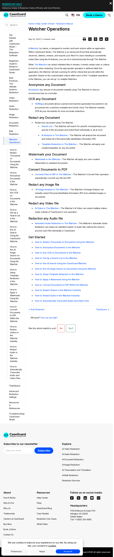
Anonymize (34, 89)
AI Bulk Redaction (70, 475)
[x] (78, 498)
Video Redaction (13, 99)
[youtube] (92, 498)
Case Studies (43, 513)
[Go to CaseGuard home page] (14, 15)
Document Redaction (13, 124)
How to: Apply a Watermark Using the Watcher (15, 295)
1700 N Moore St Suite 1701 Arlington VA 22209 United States (82, 514)
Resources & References (14, 405)
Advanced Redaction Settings (14, 394)
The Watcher (40, 64)
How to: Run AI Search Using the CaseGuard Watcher (15, 234)
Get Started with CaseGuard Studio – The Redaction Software (14, 45)
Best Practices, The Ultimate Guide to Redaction (13, 85)
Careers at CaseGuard (13, 519)
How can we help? (49, 317)
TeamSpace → (102, 309)
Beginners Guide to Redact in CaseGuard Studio (14, 67)
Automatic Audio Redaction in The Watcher (56, 223)
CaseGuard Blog (44, 508)
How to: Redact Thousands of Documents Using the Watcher (15, 158)
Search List (47, 126)
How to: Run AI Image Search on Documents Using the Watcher (15, 255)
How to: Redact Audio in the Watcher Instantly (14, 353)
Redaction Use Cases (47, 519)
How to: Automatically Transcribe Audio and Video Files (16, 372)
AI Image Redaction (71, 465)
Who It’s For (8, 503)
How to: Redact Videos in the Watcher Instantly (14, 333)
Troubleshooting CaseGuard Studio (15, 417)
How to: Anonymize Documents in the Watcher (15, 179)
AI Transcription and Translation (76, 470)
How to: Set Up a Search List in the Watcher (15, 216)
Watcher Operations (14, 141)
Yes (70, 328)
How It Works (9, 498)
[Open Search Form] (67, 15)
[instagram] (98, 498)
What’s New (42, 524)
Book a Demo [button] (72, 23)
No (61, 328)
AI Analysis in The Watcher (55, 135)
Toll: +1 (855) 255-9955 (80, 519)
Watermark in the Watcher (47, 159)
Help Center (42, 498)
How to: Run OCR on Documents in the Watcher (15, 197)
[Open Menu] (109, 15)
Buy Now (7, 524)
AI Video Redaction (71, 449)
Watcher (34, 48)
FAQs (39, 503)
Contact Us (8, 534)
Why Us (7, 508)
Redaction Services (71, 480)
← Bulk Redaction (37, 309)
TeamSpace (14, 386)
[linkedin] (85, 498)
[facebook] (72, 498)
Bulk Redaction (13, 132)
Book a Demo (9, 529)
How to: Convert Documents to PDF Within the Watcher (15, 313)
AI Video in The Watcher (47, 208)
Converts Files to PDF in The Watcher (53, 174)
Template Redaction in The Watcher (59, 144)
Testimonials (9, 513)
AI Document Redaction (73, 459)
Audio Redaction (13, 107)
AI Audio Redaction (71, 454)
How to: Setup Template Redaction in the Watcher (14, 276)
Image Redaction (13, 116)
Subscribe (44, 450)
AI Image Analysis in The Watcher (52, 189)
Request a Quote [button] (43, 23)
